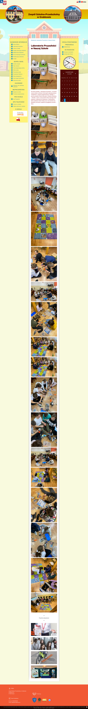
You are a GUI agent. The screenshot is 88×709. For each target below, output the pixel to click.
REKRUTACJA (67, 46)
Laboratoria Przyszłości (18, 46)
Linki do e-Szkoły (16, 48)
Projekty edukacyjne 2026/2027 (19, 50)
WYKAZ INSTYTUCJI (68, 54)
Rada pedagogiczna (17, 76)
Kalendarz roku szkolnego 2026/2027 (18, 86)
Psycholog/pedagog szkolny (19, 67)
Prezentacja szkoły (17, 72)
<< (44, 615)
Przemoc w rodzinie (17, 104)
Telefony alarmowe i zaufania (19, 106)
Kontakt (14, 58)
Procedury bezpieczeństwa (18, 93)
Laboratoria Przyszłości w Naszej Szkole (46, 40)
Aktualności (33, 40)
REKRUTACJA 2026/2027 (18, 52)
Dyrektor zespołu (16, 63)
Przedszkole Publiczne (17, 74)
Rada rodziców (16, 65)
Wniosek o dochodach (68, 52)
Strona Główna (16, 44)
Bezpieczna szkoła (17, 91)
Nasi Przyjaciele (16, 99)
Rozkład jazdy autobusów (18, 56)
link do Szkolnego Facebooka (19, 54)
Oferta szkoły (16, 70)
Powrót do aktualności (44, 618)
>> (44, 620)
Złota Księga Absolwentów (18, 78)
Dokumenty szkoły (17, 80)
